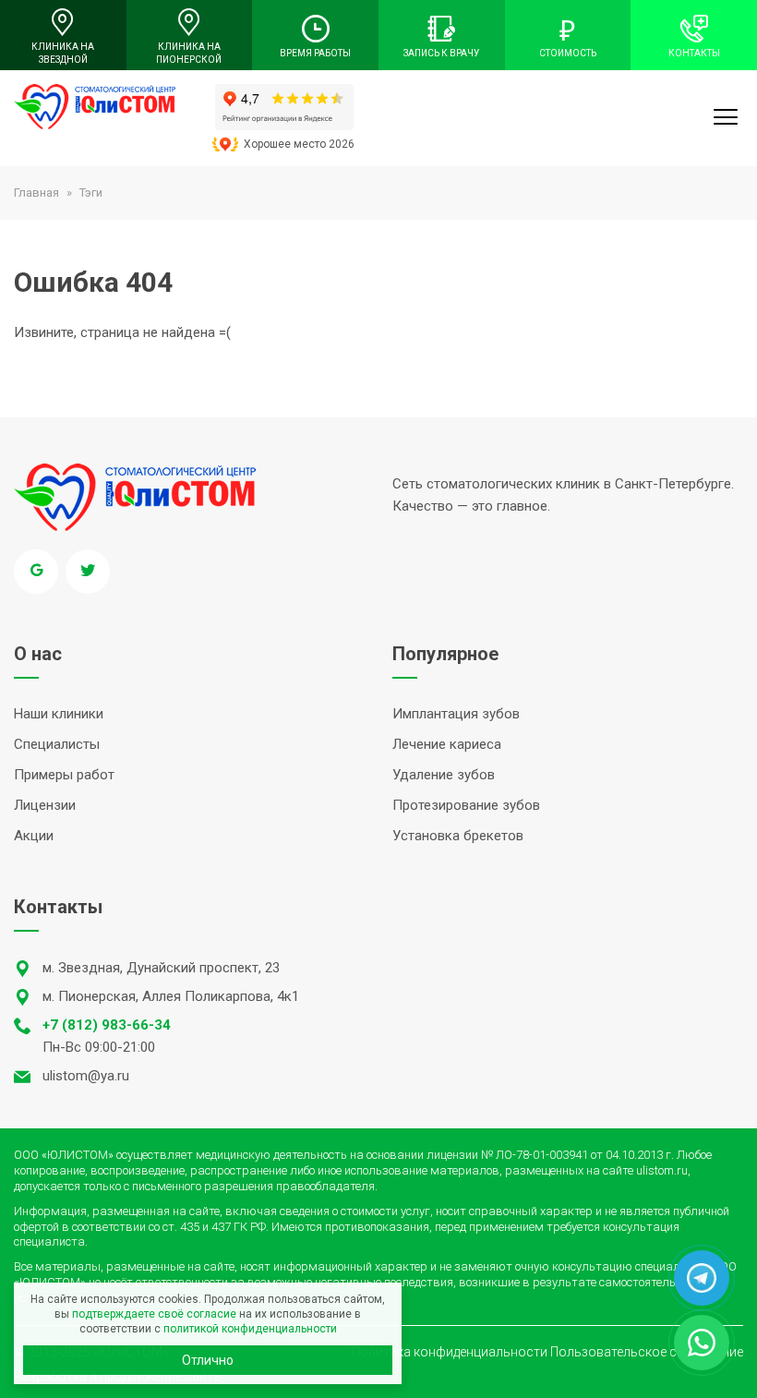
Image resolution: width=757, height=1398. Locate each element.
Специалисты (57, 744)
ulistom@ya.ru (85, 1075)
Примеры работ (64, 774)
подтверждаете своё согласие (154, 1314)
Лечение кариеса (446, 744)
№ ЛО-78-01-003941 (534, 1155)
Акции (34, 835)
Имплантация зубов (456, 713)
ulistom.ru (662, 1170)
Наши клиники (58, 713)
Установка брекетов (457, 835)
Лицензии (45, 805)
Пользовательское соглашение (646, 1351)
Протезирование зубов (466, 805)
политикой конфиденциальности (250, 1328)
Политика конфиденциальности (449, 1351)
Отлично (208, 1360)
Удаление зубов (443, 774)
